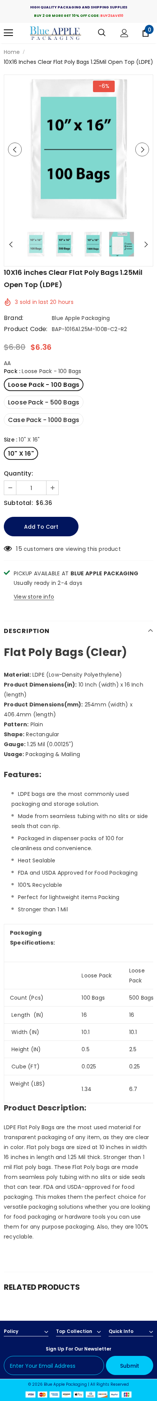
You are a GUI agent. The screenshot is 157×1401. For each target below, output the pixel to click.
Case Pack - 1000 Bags (43, 420)
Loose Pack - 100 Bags (43, 384)
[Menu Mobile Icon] (8, 32)
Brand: (13, 318)
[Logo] (56, 33)
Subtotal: (18, 503)
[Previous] (15, 149)
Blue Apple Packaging (81, 318)
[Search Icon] (102, 33)
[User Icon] (124, 33)
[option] (78, 149)
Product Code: (26, 329)
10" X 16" (21, 453)
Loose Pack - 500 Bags (43, 402)
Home (12, 52)
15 (19, 549)
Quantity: (18, 473)
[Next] (142, 149)
